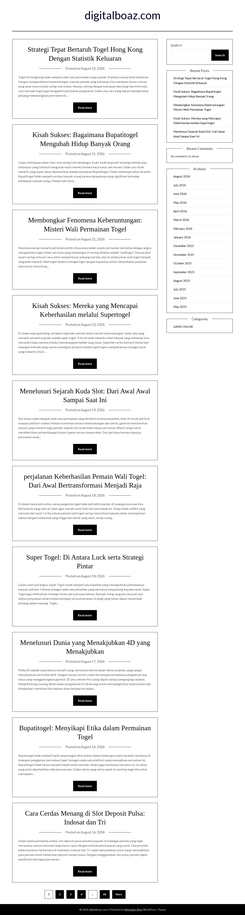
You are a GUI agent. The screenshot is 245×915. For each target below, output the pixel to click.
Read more (85, 107)
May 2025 (180, 306)
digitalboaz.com (123, 15)
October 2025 (182, 263)
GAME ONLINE (183, 326)
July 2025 (179, 289)
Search (176, 45)
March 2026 (181, 219)
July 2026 (179, 185)
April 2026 (180, 211)
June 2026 (180, 193)
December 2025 (183, 246)
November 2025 (183, 254)
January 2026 (182, 237)
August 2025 (181, 280)
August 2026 (181, 176)
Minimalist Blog (133, 909)
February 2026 (182, 228)
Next (119, 894)
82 (104, 894)
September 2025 (183, 272)
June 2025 (180, 298)
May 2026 (180, 202)
